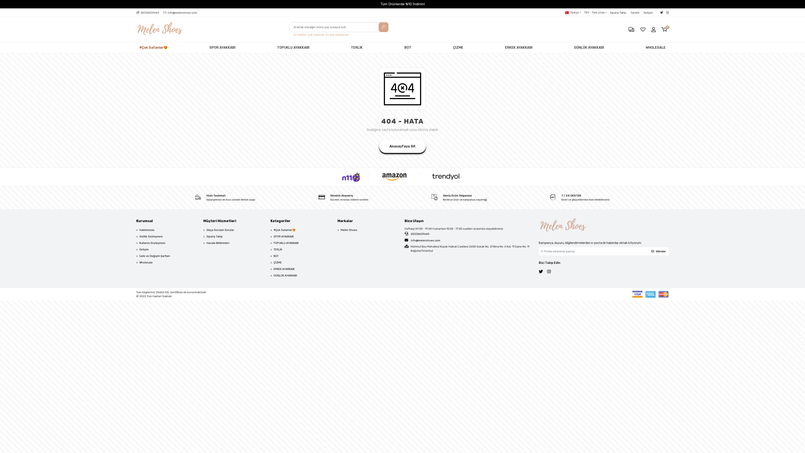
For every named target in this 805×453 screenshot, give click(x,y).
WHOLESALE (656, 47)
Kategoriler (280, 221)
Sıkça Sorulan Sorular (220, 230)
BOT (407, 47)
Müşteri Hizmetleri (219, 221)
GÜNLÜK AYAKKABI (589, 47)
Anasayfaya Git (402, 146)
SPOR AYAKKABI (222, 47)
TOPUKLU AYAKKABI (293, 47)
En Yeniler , (300, 34)
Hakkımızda (146, 230)
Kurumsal (144, 221)
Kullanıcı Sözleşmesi (152, 243)
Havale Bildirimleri (217, 243)
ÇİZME (458, 47)
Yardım (634, 12)
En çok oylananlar (337, 34)
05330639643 (419, 234)
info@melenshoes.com (425, 240)
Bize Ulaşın (414, 221)
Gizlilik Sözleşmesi (151, 236)
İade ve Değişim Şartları (154, 256)
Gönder (661, 251)
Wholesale (146, 262)
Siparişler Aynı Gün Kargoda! (402, 4)
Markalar (345, 221)
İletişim (648, 12)
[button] (665, 29)
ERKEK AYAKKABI (518, 47)
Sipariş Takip (618, 12)
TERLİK (357, 47)
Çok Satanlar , (317, 34)
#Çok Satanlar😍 (153, 47)
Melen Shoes (349, 230)
